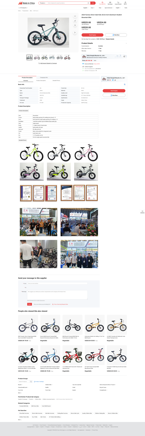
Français (53, 426)
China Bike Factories (24, 413)
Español (42, 426)
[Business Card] (124, 84)
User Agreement (81, 430)
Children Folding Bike (100, 413)
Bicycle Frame (103, 387)
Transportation (25, 10)
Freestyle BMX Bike (23, 406)
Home (19, 10)
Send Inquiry (92, 35)
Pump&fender (103, 390)
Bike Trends (43, 417)
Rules (126, 7)
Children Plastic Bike (24, 417)
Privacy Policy (95, 430)
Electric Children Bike (113, 413)
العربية (80, 426)
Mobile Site (105, 425)
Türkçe (102, 426)
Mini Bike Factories (49, 413)
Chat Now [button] (116, 35)
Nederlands (75, 426)
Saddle (46, 387)
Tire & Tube (47, 390)
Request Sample (110, 39)
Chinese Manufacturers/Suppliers (54, 425)
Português (47, 426)
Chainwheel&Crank (22, 387)
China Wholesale (66, 425)
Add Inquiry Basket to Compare (48, 63)
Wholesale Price (74, 425)
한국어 (84, 426)
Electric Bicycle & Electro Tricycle (107, 384)
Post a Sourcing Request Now (60, 304)
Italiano (65, 426)
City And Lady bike (76, 384)
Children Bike (48, 384)
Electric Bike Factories (37, 413)
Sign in (125, 4)
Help (100, 7)
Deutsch (69, 426)
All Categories (23, 7)
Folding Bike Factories (62, 413)
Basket (74, 390)
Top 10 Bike (34, 417)
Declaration (88, 430)
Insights (110, 425)
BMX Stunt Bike (35, 406)
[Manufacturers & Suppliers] (26, 3)
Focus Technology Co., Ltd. (62, 430)
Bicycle (19, 384)
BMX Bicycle (35, 10)
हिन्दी (93, 426)
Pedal (73, 387)
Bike (31, 10)
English (37, 426)
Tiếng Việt (107, 426)
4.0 (108, 80)
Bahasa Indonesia (114, 426)
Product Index (98, 425)
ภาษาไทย (97, 426)
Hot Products (35, 425)
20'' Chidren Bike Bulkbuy (54, 417)
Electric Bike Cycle (75, 413)
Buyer (92, 7)
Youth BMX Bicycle (46, 406)
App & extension (108, 7)
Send (29, 304)
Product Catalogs (39, 381)
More (19, 419)
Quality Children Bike (87, 413)
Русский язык (59, 426)
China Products (43, 425)
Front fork (20, 390)
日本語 (89, 426)
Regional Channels (90, 425)
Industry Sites (82, 425)
